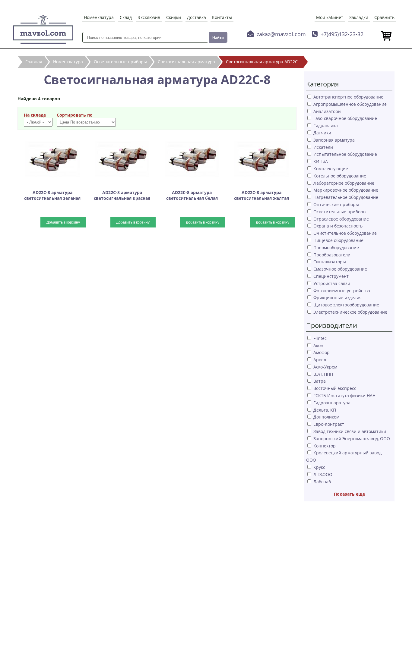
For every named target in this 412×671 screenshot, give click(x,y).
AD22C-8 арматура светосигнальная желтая (261, 195)
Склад (126, 17)
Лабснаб (322, 481)
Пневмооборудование (336, 247)
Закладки (358, 17)
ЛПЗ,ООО (322, 474)
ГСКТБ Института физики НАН (344, 395)
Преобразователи (331, 255)
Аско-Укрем (325, 367)
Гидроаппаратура (331, 403)
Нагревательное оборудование (345, 197)
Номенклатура (99, 17)
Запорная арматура (334, 140)
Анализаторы (327, 111)
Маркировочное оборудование (345, 190)
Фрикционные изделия (337, 297)
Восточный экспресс (334, 388)
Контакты (222, 17)
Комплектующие (330, 168)
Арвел (319, 359)
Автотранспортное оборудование (348, 97)
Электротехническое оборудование (350, 312)
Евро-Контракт (328, 424)
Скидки (173, 17)
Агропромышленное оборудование (350, 104)
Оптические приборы (336, 204)
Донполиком (326, 417)
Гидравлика (325, 125)
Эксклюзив (149, 17)
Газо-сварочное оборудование (345, 118)
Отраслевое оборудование (341, 219)
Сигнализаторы (329, 262)
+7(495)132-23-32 (342, 34)
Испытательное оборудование (345, 154)
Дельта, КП (324, 410)
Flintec (320, 338)
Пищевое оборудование (338, 240)
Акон (318, 345)
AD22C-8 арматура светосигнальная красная (122, 195)
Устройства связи (331, 283)
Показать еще (349, 494)
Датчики (322, 133)
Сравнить (384, 17)
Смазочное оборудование (340, 269)
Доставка (196, 17)
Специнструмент (331, 276)
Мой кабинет (329, 17)
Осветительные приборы (339, 212)
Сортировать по (75, 115)
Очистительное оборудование (345, 233)
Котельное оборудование (339, 176)
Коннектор (324, 446)
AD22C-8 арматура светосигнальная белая (192, 195)
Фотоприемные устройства (341, 290)
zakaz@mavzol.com (281, 34)
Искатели (323, 147)
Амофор (321, 352)
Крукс (319, 467)
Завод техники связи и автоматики (349, 431)
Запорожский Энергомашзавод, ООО (351, 438)
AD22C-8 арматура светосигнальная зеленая (52, 195)
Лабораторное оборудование (343, 183)
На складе (35, 115)
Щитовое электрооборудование (346, 305)
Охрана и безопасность (338, 226)
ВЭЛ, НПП (323, 374)
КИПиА (320, 161)
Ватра (319, 381)
